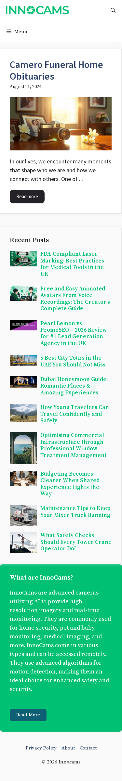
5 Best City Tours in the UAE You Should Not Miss (72, 361)
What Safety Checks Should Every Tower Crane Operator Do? (76, 542)
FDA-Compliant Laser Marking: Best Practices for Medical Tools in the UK (72, 263)
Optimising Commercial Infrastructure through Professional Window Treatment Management (73, 445)
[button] (113, 10)
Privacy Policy (41, 748)
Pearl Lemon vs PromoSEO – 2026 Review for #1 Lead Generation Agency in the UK (73, 333)
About (68, 748)
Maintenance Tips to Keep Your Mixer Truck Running (75, 512)
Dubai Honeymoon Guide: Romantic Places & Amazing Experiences (74, 386)
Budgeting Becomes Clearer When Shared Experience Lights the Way (70, 483)
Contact (88, 748)
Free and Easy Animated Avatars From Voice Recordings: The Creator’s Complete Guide (75, 298)
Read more (27, 196)
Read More (28, 715)
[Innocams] (37, 10)
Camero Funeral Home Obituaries (56, 70)
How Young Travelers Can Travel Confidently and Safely (74, 414)
